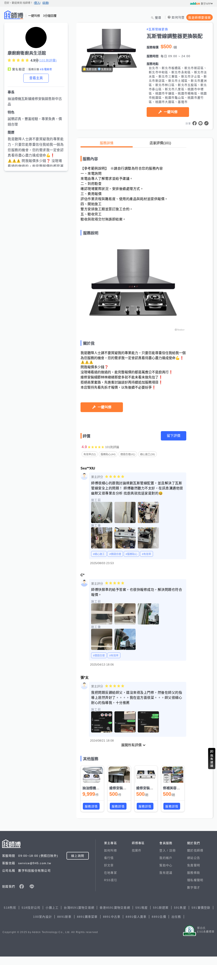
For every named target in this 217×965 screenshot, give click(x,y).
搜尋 (158, 17)
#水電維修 (46, 69)
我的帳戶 (165, 858)
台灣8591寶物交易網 (79, 907)
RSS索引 (110, 880)
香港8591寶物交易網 (115, 907)
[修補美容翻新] (173, 775)
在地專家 (110, 872)
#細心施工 (99, 554)
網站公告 (193, 858)
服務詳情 (106, 143)
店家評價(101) (160, 143)
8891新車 (64, 916)
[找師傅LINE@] (31, 886)
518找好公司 (31, 907)
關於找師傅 (195, 850)
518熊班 (10, 907)
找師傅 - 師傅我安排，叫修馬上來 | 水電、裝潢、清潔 (13, 15)
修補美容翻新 (173, 788)
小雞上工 (52, 907)
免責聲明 (193, 865)
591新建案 (161, 907)
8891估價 (159, 916)
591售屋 (180, 907)
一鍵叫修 (171, 112)
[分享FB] (194, 123)
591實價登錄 (201, 907)
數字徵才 (193, 887)
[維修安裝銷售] (119, 775)
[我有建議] (211, 758)
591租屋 (141, 907)
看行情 (109, 858)
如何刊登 (178, 17)
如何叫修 (110, 850)
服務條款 (193, 872)
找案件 (137, 850)
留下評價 (173, 436)
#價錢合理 (115, 554)
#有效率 (146, 554)
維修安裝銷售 (119, 788)
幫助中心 (165, 865)
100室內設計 (42, 916)
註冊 (172, 850)
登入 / (164, 850)
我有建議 (165, 872)
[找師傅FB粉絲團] (21, 886)
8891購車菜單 (87, 916)
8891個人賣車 (136, 916)
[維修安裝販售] (146, 775)
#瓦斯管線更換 (157, 29)
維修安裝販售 (146, 788)
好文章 (109, 865)
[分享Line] (200, 123)
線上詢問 (77, 855)
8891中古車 (112, 916)
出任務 (176, 916)
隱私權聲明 (195, 880)
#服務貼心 (131, 554)
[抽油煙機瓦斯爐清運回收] (92, 775)
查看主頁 (36, 78)
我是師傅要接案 (199, 17)
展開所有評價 (131, 745)
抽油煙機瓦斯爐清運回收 (101, 788)
